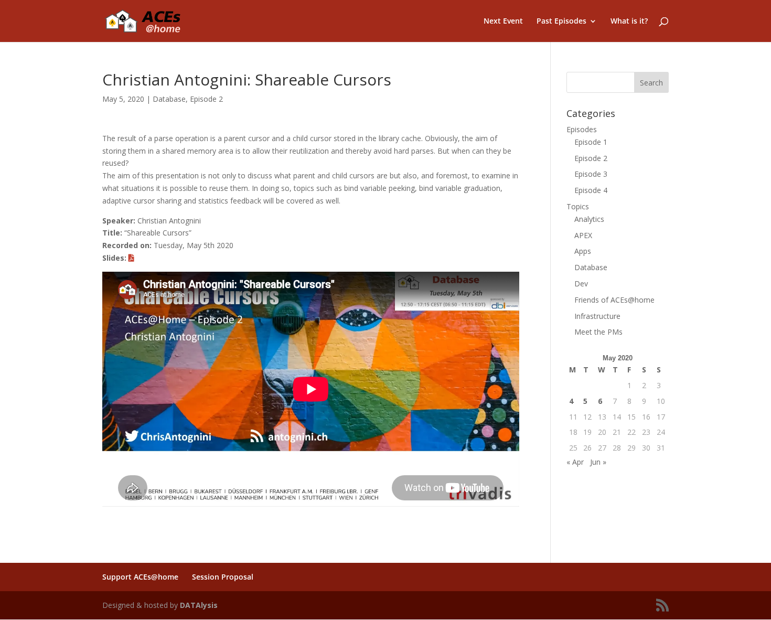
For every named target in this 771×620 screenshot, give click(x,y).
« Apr (575, 462)
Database (169, 99)
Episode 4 (590, 190)
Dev (581, 283)
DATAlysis (199, 605)
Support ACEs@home (140, 577)
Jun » (598, 462)
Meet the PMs (598, 332)
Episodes (581, 129)
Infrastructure (597, 316)
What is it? (629, 21)
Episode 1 (590, 142)
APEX (583, 235)
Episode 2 (206, 99)
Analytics (589, 219)
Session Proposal (222, 577)
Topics (577, 206)
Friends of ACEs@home (614, 300)
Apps (582, 251)
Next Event (503, 21)
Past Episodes (561, 21)
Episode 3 (590, 174)
